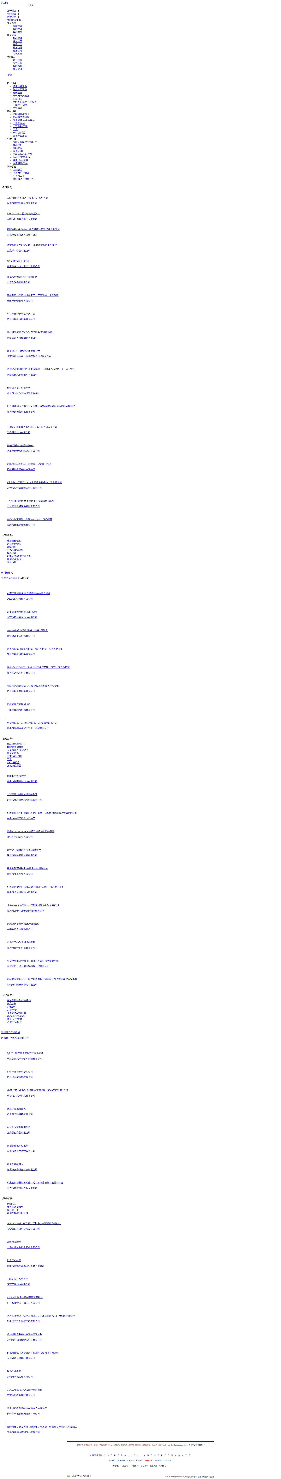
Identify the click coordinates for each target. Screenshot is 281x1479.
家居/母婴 (18, 151)
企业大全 (153, 1466)
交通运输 (17, 108)
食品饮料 (17, 145)
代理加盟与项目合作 (23, 179)
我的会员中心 (14, 20)
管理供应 (17, 44)
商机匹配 (17, 53)
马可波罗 (186, 1477)
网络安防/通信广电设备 (25, 102)
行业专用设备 (20, 89)
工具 (15, 129)
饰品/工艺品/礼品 (21, 157)
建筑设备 (17, 92)
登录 (10, 75)
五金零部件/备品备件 (24, 120)
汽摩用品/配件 (20, 163)
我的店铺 (17, 38)
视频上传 (17, 47)
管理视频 (11, 13)
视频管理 (17, 50)
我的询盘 (17, 32)
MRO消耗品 (19, 132)
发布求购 (17, 26)
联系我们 (167, 1460)
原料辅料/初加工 (21, 114)
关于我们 (111, 1460)
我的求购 (17, 29)
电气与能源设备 (21, 95)
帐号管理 (17, 69)
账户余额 (17, 60)
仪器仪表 (17, 99)
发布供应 (17, 41)
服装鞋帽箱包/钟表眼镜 (25, 142)
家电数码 (17, 148)
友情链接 (158, 1460)
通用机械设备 (20, 86)
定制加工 (17, 169)
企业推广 (125, 1466)
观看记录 (11, 17)
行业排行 (135, 1466)
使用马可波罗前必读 (206, 1477)
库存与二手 (19, 175)
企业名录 (144, 1466)
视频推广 (11, 182)
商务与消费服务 (21, 172)
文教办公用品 (20, 135)
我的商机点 (19, 66)
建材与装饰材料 (21, 117)
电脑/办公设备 (20, 105)
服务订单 (17, 63)
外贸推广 (116, 1466)
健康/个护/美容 (20, 160)
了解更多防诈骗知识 (197, 1445)
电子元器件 (19, 123)
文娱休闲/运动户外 (22, 154)
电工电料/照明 (20, 126)
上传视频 (11, 10)
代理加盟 (139, 1460)
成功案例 (121, 1460)
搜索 (31, 5)
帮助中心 (162, 1466)
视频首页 (11, 80)
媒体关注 (130, 1460)
